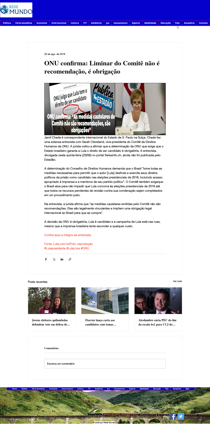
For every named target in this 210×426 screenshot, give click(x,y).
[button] (177, 27)
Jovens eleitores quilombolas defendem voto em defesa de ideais (50, 322)
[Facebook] (172, 416)
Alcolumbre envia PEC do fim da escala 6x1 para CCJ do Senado (157, 322)
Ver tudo (177, 281)
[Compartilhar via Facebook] (45, 259)
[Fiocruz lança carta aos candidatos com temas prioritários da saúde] (105, 300)
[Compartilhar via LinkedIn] (61, 259)
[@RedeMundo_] (181, 416)
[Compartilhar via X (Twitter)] (53, 259)
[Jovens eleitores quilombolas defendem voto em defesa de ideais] (51, 300)
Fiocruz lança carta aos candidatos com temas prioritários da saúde (100, 322)
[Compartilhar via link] (70, 259)
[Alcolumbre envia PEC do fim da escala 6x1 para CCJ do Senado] (158, 300)
